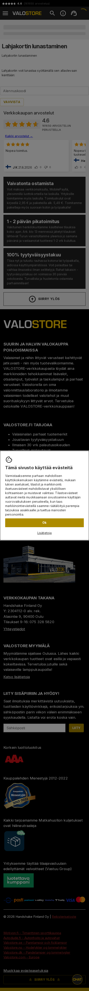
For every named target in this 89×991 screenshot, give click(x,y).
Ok (44, 522)
